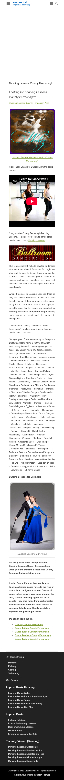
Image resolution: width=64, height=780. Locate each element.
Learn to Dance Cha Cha (20, 707)
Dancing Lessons (36, 240)
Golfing (12, 670)
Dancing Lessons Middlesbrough (25, 757)
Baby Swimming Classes (20, 727)
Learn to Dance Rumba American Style (27, 696)
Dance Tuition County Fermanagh (32, 628)
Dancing (12, 662)
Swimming (13, 673)
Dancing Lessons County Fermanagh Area (29, 103)
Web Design (12, 680)
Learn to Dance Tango (19, 700)
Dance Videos (15, 730)
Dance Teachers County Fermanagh (33, 635)
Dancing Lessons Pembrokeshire (25, 750)
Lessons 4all (19, 2)
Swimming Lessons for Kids (22, 734)
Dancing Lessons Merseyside (23, 761)
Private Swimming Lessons (22, 723)
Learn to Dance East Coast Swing (25, 703)
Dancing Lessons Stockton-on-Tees (26, 754)
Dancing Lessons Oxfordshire (23, 747)
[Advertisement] (32, 41)
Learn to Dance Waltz (19, 693)
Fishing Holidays (16, 720)
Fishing (12, 666)
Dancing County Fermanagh (29, 624)
